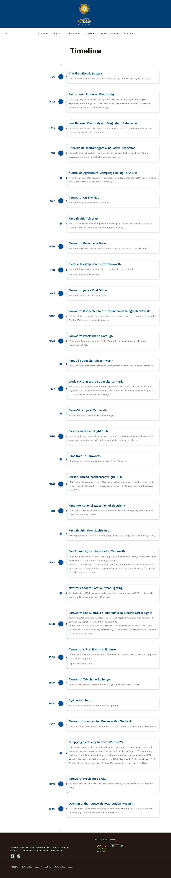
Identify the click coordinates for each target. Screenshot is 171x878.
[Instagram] (19, 856)
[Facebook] (12, 856)
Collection (71, 33)
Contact (128, 33)
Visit (55, 33)
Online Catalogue (109, 33)
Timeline (90, 33)
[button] (6, 33)
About (41, 33)
